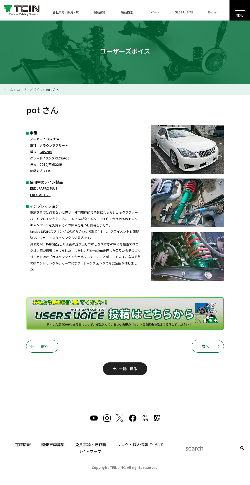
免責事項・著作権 (90, 444)
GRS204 (46, 151)
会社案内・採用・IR (66, 12)
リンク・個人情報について (140, 444)
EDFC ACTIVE (40, 194)
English (213, 12)
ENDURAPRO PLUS (43, 188)
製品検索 (127, 12)
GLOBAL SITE (184, 12)
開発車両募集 (53, 444)
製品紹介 (100, 12)
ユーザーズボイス (29, 89)
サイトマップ (89, 451)
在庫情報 (23, 444)
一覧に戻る (128, 368)
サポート (154, 12)
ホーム (8, 89)
